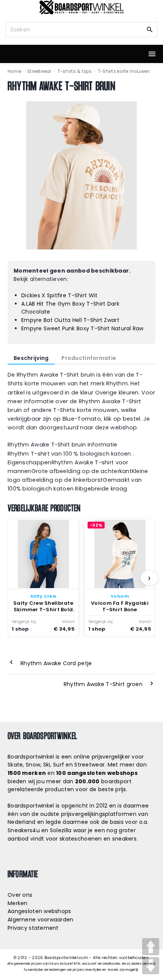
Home (14, 71)
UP (150, 946)
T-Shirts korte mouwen (124, 71)
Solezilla (61, 830)
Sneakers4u (24, 830)
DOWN (150, 965)
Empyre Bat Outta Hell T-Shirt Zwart (70, 320)
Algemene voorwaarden (41, 919)
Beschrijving (31, 358)
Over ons (20, 895)
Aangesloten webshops (39, 911)
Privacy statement (33, 928)
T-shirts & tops (75, 71)
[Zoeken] (149, 29)
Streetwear (39, 71)
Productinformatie (88, 358)
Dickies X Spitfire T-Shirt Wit (59, 295)
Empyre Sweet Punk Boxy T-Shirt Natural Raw (82, 328)
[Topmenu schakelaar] (152, 54)
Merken (18, 903)
